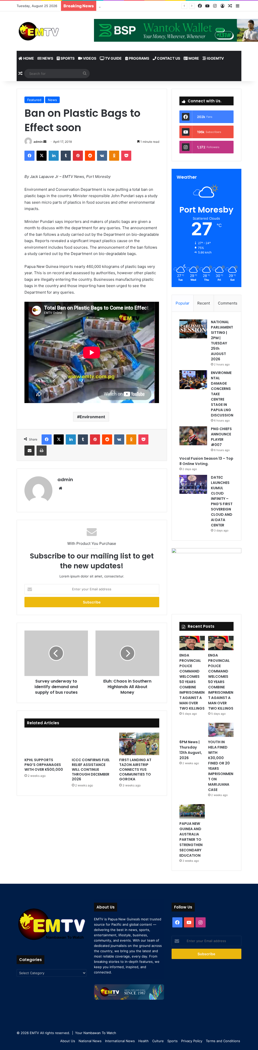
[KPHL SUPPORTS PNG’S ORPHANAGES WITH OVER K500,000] (44, 744)
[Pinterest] (78, 156)
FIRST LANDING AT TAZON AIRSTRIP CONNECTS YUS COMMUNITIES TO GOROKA (135, 769)
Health (143, 1041)
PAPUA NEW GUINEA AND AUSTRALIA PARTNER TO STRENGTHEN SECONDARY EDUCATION (191, 839)
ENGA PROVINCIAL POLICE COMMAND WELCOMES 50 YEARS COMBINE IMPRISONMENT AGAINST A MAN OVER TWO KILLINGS (192, 682)
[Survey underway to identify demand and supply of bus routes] (56, 653)
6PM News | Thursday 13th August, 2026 (190, 749)
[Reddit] (90, 156)
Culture (158, 1041)
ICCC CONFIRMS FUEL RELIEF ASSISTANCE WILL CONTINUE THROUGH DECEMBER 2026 (91, 769)
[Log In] (222, 6)
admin (38, 142)
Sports (67, 58)
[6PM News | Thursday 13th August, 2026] (192, 730)
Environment (92, 416)
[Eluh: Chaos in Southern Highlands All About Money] (127, 653)
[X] (42, 156)
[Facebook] (200, 6)
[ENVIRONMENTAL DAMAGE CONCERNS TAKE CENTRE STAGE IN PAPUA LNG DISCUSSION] (193, 379)
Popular (182, 303)
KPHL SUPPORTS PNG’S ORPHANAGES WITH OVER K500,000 (43, 764)
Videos (89, 58)
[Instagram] (215, 6)
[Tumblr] (66, 156)
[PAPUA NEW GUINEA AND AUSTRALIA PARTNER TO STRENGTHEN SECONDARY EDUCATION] (192, 811)
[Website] (60, 488)
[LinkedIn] (54, 156)
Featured (34, 100)
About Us (67, 1041)
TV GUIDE (113, 58)
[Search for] (85, 73)
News (47, 58)
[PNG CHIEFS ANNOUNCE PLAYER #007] (193, 435)
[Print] (42, 451)
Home (28, 58)
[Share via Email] (29, 451)
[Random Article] (230, 6)
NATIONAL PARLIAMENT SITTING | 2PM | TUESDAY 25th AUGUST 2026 (222, 340)
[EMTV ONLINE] (51, 30)
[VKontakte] (102, 156)
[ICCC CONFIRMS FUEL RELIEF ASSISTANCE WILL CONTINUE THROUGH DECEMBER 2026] (92, 744)
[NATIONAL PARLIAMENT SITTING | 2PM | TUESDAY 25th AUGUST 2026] (193, 328)
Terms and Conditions (223, 1041)
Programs (138, 58)
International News (120, 1041)
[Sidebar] (237, 6)
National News (90, 1041)
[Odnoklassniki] (114, 156)
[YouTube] (207, 6)
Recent (203, 303)
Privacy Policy (191, 1041)
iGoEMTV (215, 58)
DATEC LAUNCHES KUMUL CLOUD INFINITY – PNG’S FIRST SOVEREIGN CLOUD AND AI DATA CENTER (222, 501)
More (193, 58)
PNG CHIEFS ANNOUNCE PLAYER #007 (221, 436)
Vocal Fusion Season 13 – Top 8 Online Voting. (144, 5)
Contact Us (168, 58)
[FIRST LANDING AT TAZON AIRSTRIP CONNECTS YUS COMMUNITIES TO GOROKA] (139, 744)
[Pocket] (126, 156)
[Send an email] (44, 142)
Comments (227, 303)
